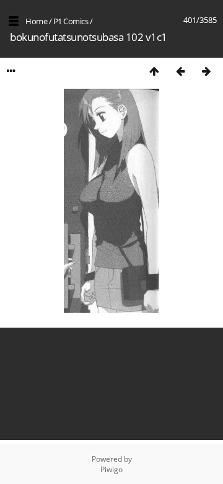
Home (36, 21)
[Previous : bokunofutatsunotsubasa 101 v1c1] (180, 71)
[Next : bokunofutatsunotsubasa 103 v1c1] (206, 71)
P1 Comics (71, 21)
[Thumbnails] (154, 71)
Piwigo (111, 469)
